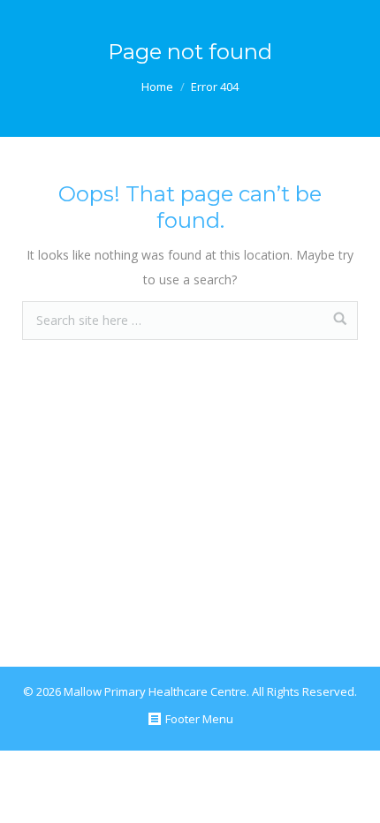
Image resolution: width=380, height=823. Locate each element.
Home (157, 86)
